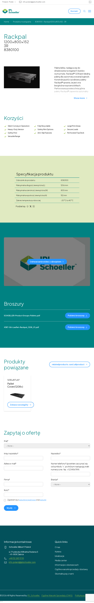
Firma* (7, 479)
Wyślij (9, 508)
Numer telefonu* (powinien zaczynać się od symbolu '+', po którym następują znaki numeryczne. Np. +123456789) (70, 466)
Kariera (58, 551)
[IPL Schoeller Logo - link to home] (11, 11)
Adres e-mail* (10, 463)
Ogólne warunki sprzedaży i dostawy (71, 569)
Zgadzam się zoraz (26, 500)
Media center (61, 560)
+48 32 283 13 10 (16, 558)
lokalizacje (59, 556)
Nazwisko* (56, 453)
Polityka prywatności (84, 595)
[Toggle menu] (90, 11)
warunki (43, 500)
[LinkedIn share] (34, 206)
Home (6, 22)
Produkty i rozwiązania (22, 22)
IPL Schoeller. (33, 595)
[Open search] (84, 11)
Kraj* (6, 441)
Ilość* (6, 490)
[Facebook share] (27, 206)
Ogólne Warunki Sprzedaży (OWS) (56, 595)
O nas (57, 547)
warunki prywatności (27, 500)
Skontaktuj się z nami (64, 573)
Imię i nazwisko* (11, 453)
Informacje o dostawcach (67, 565)
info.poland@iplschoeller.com (34, 2)
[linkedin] (90, 1)
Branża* (54, 479)
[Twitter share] (31, 206)
